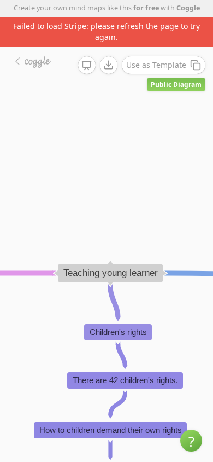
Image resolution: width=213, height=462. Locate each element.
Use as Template (156, 65)
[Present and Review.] (87, 65)
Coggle (188, 8)
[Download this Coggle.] (108, 65)
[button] (191, 441)
